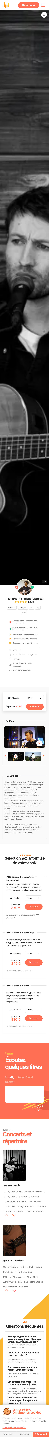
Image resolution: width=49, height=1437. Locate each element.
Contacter (35, 707)
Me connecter (28, 5)
